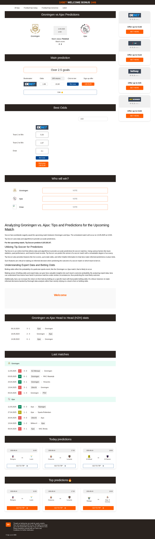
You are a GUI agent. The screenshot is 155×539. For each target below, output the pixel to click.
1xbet (65, 8)
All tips (17, 8)
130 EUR (88, 84)
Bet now (73, 84)
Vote (75, 190)
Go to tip (20, 466)
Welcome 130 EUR (42, 164)
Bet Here (134, 32)
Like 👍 (60, 92)
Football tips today (31, 8)
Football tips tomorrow (50, 8)
